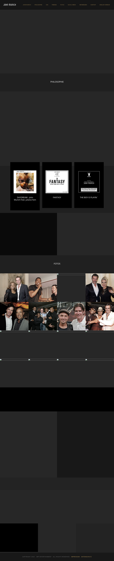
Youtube (99, 403)
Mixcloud (71, 403)
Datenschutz (86, 556)
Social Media (72, 4)
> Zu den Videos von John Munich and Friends (20, 248)
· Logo (83, 540)
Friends (54, 4)
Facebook (14, 403)
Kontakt (93, 4)
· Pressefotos (85, 532)
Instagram (43, 403)
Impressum (75, 556)
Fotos (62, 4)
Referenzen (83, 4)
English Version (105, 4)
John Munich (27, 4)
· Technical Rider (86, 543)
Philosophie (38, 4)
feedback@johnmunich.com (18, 546)
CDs (47, 4)
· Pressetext (84, 536)
